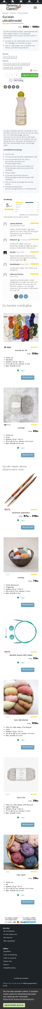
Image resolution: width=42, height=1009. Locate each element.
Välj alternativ (27, 377)
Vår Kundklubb (9, 931)
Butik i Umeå (4, 2)
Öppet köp (7, 961)
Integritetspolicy (9, 968)
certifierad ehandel (21, 978)
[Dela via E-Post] (5, 87)
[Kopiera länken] (17, 87)
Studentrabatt (29, 2)
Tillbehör (13, 13)
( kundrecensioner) (16, 23)
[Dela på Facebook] (13, 87)
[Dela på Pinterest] (9, 87)
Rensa (35, 70)
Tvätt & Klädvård (22, 13)
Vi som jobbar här (10, 934)
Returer (6, 964)
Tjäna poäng (38, 2)
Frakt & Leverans (9, 958)
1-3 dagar (12, 2)
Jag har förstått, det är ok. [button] (14, 1005)
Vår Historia (7, 937)
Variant (5, 61)
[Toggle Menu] (35, 7)
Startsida (5, 13)
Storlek (5, 54)
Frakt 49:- (21, 2)
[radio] (5, 56)
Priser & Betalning (10, 955)
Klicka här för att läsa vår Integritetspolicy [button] (18, 999)
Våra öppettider (9, 941)
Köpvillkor (7, 951)
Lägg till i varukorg (29, 75)
